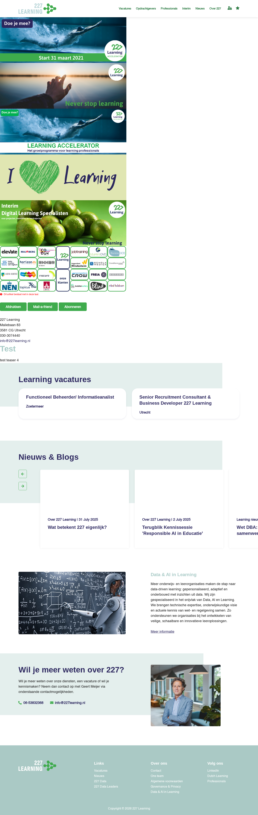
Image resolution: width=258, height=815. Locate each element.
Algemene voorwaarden (167, 781)
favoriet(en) (237, 8)
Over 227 (215, 8)
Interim (186, 8)
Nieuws (200, 8)
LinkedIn (213, 770)
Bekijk (102, 406)
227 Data (100, 781)
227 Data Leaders (106, 786)
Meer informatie (162, 631)
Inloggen (230, 8)
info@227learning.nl (15, 341)
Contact (156, 770)
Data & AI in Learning (165, 792)
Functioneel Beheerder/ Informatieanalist (70, 397)
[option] (72, 405)
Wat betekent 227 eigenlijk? (77, 527)
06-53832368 (33, 703)
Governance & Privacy (166, 786)
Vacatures (125, 8)
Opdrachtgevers (146, 8)
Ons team (157, 776)
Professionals (169, 8)
